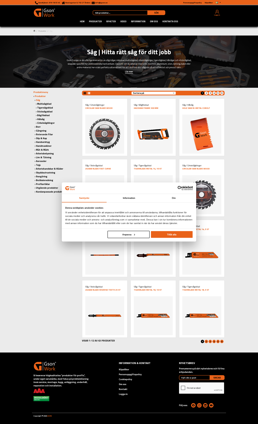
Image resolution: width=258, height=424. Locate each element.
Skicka (217, 377)
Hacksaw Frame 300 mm (146, 108)
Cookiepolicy (125, 379)
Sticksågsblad (44, 111)
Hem (82, 21)
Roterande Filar (44, 134)
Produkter (95, 21)
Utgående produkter (47, 188)
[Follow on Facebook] (193, 405)
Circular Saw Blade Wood (99, 108)
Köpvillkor (124, 369)
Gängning (41, 130)
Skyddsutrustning (45, 172)
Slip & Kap (41, 138)
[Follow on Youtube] (211, 405)
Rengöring (41, 176)
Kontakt (123, 389)
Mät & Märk (42, 149)
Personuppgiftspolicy (130, 374)
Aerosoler (41, 161)
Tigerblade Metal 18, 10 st (148, 289)
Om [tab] (174, 198)
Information (138, 21)
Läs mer (129, 71)
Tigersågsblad (45, 107)
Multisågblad (44, 104)
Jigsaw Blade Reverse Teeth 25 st (103, 289)
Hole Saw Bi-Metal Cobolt (196, 108)
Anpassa (126, 234)
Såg (38, 100)
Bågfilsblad (43, 115)
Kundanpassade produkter (50, 191)
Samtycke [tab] (84, 198)
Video (123, 21)
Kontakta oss (170, 21)
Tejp (38, 165)
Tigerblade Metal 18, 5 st (195, 289)
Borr (38, 126)
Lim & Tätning (43, 157)
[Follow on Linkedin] (205, 405)
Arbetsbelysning (45, 153)
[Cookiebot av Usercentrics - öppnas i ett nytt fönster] (180, 188)
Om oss (154, 21)
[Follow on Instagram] (199, 405)
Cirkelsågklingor (46, 123)
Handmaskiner (44, 146)
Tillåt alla (171, 234)
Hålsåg (41, 119)
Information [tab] (129, 198)
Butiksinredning (44, 180)
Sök (156, 12)
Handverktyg (43, 142)
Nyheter (111, 21)
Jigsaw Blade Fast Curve (98, 168)
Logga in (123, 394)
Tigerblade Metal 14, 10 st (148, 168)
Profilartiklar (43, 184)
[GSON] (44, 12)
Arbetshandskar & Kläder (49, 168)
